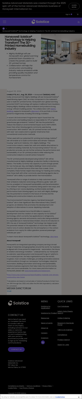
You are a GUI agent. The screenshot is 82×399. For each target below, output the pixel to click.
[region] (41, 396)
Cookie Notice (60, 397)
